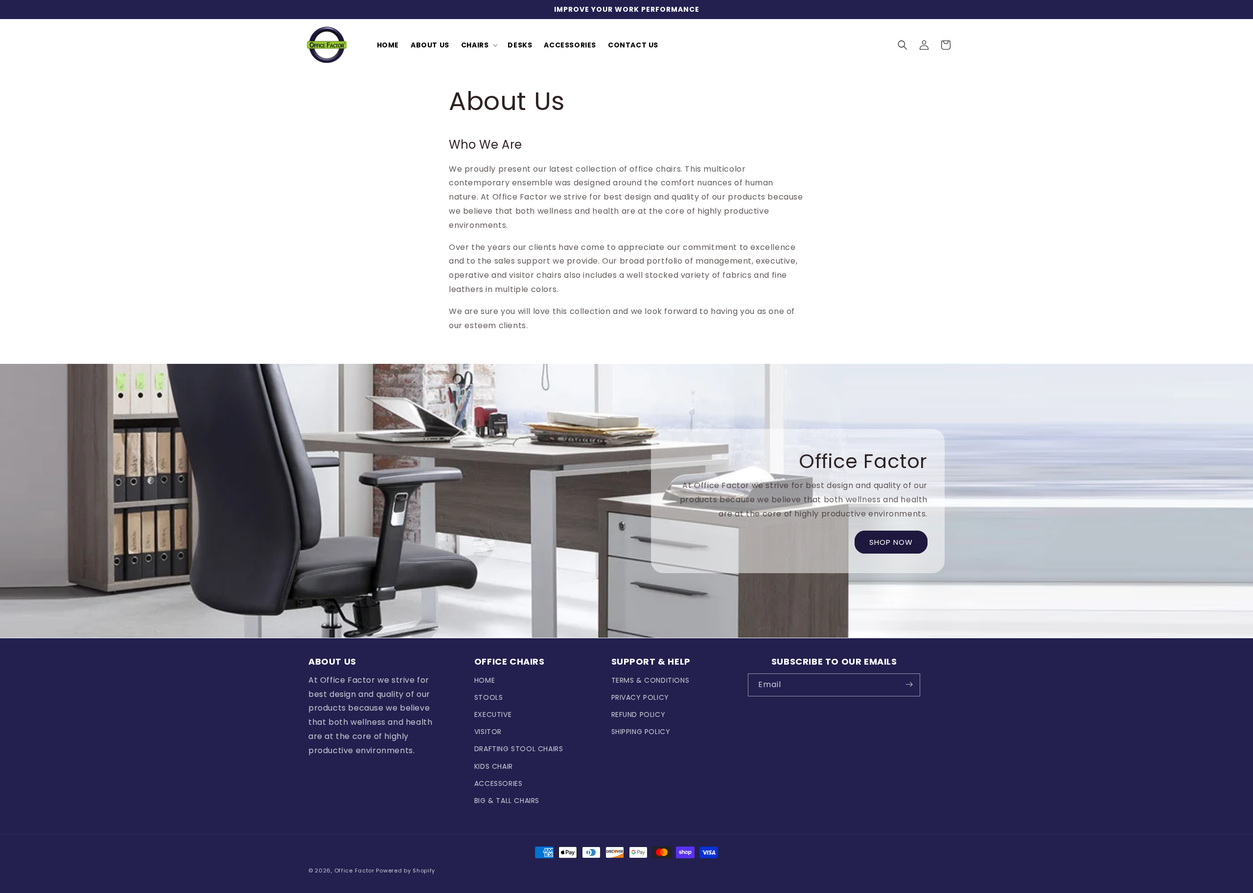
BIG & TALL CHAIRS (506, 800)
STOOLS (488, 697)
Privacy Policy (640, 697)
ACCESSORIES (498, 783)
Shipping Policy (641, 732)
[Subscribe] (909, 684)
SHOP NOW (891, 542)
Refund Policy (638, 714)
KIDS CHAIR (493, 766)
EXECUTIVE (492, 714)
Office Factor (354, 870)
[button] (478, 45)
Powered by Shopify (405, 870)
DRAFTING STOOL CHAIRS (518, 749)
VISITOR (488, 732)
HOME (484, 680)
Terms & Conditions (650, 680)
